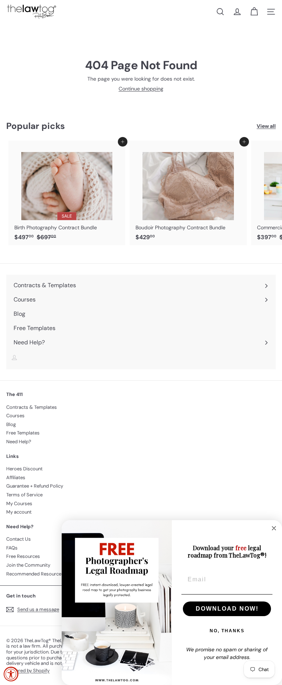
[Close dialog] (274, 528)
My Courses (19, 503)
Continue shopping (141, 88)
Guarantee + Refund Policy (34, 486)
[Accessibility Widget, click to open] (11, 674)
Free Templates (23, 433)
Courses (15, 415)
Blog (11, 424)
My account (19, 512)
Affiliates (15, 477)
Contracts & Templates (31, 407)
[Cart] (254, 11)
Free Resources (23, 556)
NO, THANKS (227, 630)
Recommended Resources (35, 574)
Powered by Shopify (28, 670)
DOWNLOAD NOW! (227, 609)
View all (266, 126)
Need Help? (18, 441)
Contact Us (18, 539)
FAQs (12, 548)
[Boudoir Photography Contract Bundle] (188, 193)
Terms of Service (24, 495)
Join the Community (28, 565)
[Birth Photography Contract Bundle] (67, 193)
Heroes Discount (24, 469)
